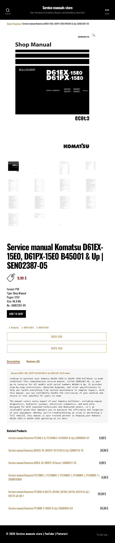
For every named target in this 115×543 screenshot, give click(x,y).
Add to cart (16, 314)
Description (13, 361)
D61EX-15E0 (27, 327)
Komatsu (17, 23)
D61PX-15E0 (42, 327)
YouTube (49, 534)
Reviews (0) (33, 361)
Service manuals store (57, 7)
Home (9, 23)
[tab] (13, 361)
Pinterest (62, 534)
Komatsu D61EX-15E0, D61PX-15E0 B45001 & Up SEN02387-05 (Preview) (40, 373)
